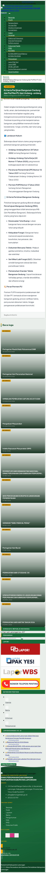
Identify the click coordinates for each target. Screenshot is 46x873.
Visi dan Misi (12, 25)
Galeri (10, 33)
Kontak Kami (12, 30)
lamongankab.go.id (28, 1)
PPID (10, 48)
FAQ (7, 820)
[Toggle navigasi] (9, 13)
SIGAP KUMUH (13, 72)
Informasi (6, 78)
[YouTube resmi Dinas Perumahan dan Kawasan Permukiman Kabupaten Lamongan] (16, 836)
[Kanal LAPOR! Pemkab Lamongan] (7, 836)
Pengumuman (11, 818)
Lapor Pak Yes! (13, 62)
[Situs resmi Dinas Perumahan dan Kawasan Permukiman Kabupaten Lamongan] (3, 836)
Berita (8, 815)
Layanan (9, 812)
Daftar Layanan (13, 43)
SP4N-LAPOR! (13, 67)
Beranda (11, 17)
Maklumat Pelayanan (15, 38)
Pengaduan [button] (12, 59)
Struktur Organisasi (15, 28)
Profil (8, 810)
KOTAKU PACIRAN (14, 56)
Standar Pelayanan (15, 41)
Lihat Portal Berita (8, 764)
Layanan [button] (11, 35)
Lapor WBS (12, 64)
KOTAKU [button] (11, 50)
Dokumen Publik (14, 46)
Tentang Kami (13, 23)
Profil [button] (10, 20)
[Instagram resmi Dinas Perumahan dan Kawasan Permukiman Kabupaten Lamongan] (12, 836)
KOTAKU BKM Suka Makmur (17, 54)
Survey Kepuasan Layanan (17, 69)
